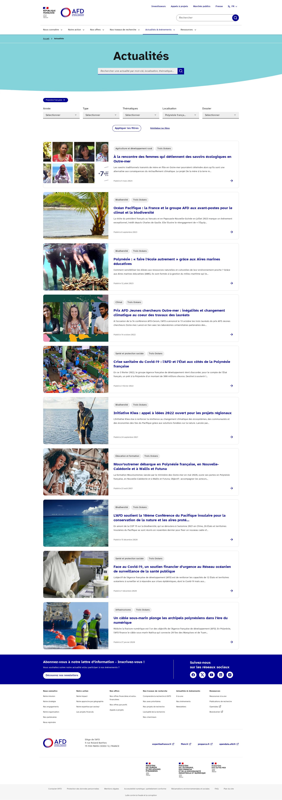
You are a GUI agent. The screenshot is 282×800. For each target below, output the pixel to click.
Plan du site (229, 789)
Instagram (230, 675)
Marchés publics (201, 6)
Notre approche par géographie (89, 701)
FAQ (217, 789)
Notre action (74, 30)
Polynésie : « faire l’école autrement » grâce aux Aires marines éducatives (167, 261)
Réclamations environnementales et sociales (190, 789)
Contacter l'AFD (55, 789)
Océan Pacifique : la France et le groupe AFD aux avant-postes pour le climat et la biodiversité (173, 210)
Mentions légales (111, 789)
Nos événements (183, 701)
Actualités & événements (158, 30)
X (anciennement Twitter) (202, 675)
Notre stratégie (49, 701)
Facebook (193, 675)
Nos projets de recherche (153, 707)
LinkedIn (220, 675)
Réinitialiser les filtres (238, 17)
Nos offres (95, 30)
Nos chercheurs (149, 717)
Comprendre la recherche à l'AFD (157, 696)
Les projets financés (85, 712)
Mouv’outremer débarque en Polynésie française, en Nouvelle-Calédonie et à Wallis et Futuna (166, 466)
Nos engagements (51, 707)
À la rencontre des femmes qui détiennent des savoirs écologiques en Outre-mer (172, 159)
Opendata (214, 707)
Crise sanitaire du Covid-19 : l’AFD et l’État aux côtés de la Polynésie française (172, 364)
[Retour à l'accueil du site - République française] (80, 12)
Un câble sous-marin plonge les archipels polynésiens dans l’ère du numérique (171, 620)
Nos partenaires (50, 717)
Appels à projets (179, 6)
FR (233, 6)
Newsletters (181, 707)
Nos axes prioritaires (152, 701)
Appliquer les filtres (127, 128)
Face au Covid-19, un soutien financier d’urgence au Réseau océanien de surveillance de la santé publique (172, 569)
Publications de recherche (221, 701)
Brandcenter (215, 712)
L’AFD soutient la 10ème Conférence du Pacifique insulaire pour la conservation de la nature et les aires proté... (170, 518)
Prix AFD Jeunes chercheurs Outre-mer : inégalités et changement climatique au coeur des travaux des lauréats (169, 313)
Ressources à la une (218, 696)
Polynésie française (54, 100)
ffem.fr (184, 744)
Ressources (187, 30)
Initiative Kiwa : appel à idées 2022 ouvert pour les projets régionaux (173, 413)
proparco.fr (204, 744)
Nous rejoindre (49, 722)
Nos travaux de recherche (123, 30)
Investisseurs (158, 6)
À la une (179, 696)
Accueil (46, 39)
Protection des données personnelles (83, 789)
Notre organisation (51, 712)
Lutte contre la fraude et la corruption (141, 795)
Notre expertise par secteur (87, 707)
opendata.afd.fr (227, 744)
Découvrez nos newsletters (62, 675)
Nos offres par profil (118, 705)
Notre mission (49, 696)
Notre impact (81, 696)
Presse (219, 6)
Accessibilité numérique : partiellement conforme (145, 789)
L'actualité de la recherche (154, 712)
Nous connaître (51, 30)
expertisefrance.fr (161, 744)
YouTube (211, 675)
